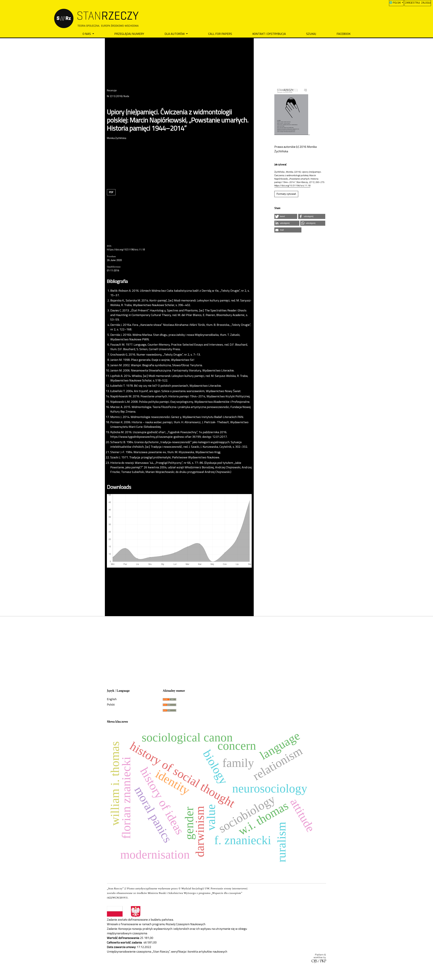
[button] (285, 216)
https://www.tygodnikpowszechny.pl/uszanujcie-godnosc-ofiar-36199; (156, 436)
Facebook (343, 34)
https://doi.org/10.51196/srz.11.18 (126, 250)
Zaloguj (426, 2)
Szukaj (311, 34)
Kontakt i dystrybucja (269, 34)
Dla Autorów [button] (175, 34)
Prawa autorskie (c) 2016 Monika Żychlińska (295, 149)
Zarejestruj (412, 2)
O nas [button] (87, 34)
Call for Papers (220, 34)
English (112, 699)
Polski (111, 704)
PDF (111, 192)
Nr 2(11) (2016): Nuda (118, 96)
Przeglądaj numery (129, 34)
